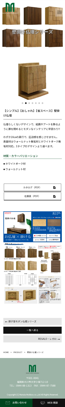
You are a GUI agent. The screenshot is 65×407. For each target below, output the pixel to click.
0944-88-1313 (24, 385)
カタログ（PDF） (32, 187)
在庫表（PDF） (32, 196)
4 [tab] (32, 103)
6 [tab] (39, 103)
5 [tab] (36, 103)
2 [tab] (26, 103)
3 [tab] (29, 103)
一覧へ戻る (32, 330)
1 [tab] (22, 103)
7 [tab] (42, 103)
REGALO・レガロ (47, 338)
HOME (6, 352)
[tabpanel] (32, 80)
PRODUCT (18, 352)
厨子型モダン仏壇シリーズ (22, 321)
